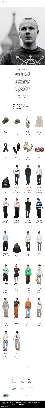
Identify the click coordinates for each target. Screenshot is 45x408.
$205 (6, 159)
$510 (17, 292)
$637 (17, 358)
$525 (29, 159)
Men (6, 1)
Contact (21, 395)
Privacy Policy (21, 404)
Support (14, 1)
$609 (6, 325)
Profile (25, 395)
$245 (40, 325)
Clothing (13, 384)
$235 (40, 192)
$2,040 (18, 159)
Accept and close (5, 406)
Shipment (29, 382)
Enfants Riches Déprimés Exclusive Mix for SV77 (23, 373)
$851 (18, 192)
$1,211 (29, 192)
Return (29, 383)
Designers (4, 3)
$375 (6, 134)
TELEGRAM (23, 399)
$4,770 (40, 159)
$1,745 (6, 192)
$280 (17, 134)
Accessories (14, 388)
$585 (6, 358)
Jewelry (13, 390)
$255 (40, 134)
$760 (29, 325)
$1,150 (6, 292)
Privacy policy (30, 384)
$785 (17, 325)
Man (25, 97)
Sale (12, 381)
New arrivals (14, 382)
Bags (12, 387)
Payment (29, 381)
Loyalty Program (30, 387)
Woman (21, 97)
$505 (29, 134)
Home (13, 389)
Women (3, 1)
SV (10, 1)
